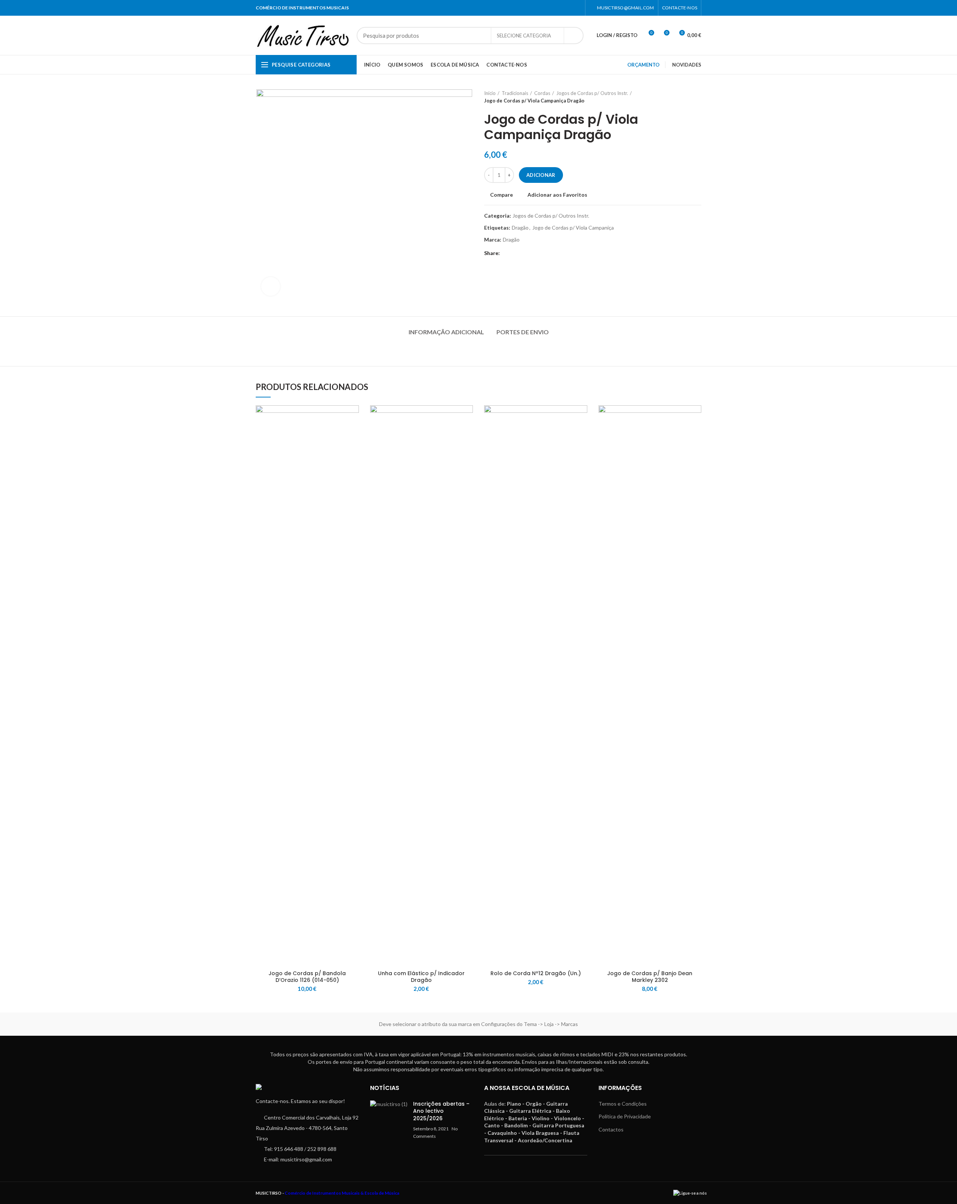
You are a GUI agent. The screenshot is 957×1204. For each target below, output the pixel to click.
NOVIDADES (686, 65)
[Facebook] (567, 8)
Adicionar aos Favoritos (557, 194)
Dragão (520, 228)
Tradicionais (515, 93)
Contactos (611, 1129)
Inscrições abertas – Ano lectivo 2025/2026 (441, 1111)
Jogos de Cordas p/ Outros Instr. (592, 93)
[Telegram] (516, 253)
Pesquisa (573, 35)
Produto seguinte (697, 97)
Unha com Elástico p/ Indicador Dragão (421, 976)
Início (490, 93)
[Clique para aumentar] (270, 286)
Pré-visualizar (353, 451)
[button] (353, 434)
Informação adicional (446, 331)
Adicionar (541, 175)
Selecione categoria (524, 36)
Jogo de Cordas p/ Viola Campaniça (573, 228)
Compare (501, 194)
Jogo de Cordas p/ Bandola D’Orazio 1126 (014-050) (307, 976)
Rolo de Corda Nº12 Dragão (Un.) (535, 973)
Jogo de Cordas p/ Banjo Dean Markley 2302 (649, 976)
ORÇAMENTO (643, 65)
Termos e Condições (622, 1103)
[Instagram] (576, 8)
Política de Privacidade (624, 1116)
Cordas (542, 93)
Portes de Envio (522, 331)
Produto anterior (682, 97)
